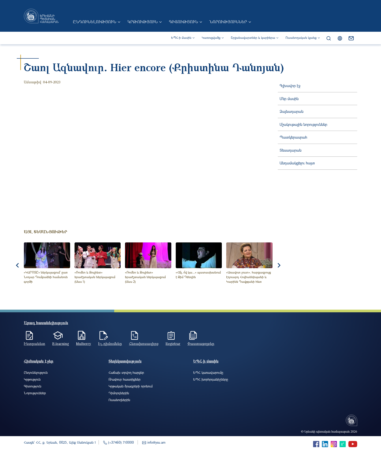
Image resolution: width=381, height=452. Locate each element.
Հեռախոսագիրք (144, 343)
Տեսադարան (290, 150)
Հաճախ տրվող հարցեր (126, 372)
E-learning (60, 343)
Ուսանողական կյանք (301, 37)
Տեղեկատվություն (125, 361)
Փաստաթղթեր (200, 343)
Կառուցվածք (211, 37)
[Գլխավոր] (41, 16)
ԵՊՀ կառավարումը (208, 372)
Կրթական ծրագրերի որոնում (130, 386)
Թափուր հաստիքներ (124, 379)
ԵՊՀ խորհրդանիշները (210, 379)
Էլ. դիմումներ (110, 343)
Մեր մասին (289, 98)
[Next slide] (278, 265)
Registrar (173, 343)
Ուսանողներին (119, 400)
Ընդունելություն (94, 21)
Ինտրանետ (34, 343)
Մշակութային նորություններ (303, 124)
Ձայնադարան (291, 111)
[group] (47, 265)
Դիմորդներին (118, 393)
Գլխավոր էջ (290, 85)
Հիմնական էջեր (38, 361)
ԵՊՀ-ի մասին (181, 37)
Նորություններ (228, 21)
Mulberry (83, 343)
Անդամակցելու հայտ (297, 163)
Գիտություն (183, 21)
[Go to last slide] (17, 265)
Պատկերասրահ (293, 137)
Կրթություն (142, 21)
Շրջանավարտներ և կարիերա (253, 37)
